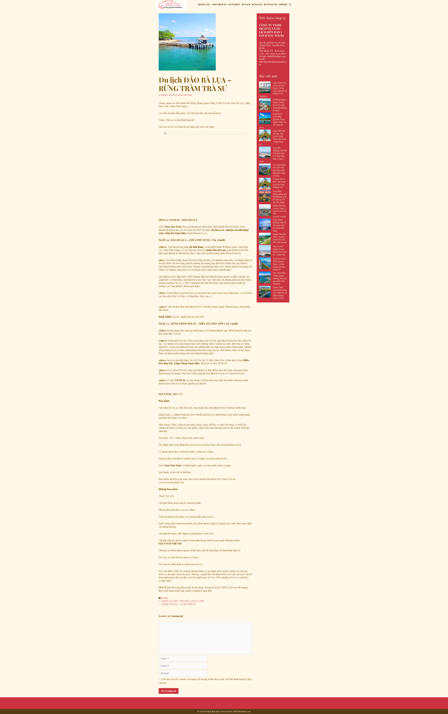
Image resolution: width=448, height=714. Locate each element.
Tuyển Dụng (270, 4)
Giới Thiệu (234, 4)
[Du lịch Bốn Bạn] (171, 5)
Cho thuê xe (219, 4)
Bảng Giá (257, 4)
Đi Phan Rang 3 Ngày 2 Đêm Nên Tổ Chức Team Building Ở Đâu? (280, 105)
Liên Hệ (283, 4)
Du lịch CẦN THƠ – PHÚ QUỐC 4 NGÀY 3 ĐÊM (182, 601)
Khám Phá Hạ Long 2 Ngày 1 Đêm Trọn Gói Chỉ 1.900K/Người (279, 211)
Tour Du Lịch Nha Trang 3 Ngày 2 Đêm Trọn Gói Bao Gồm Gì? (279, 264)
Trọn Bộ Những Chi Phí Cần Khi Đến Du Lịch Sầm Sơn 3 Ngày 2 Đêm (273, 154)
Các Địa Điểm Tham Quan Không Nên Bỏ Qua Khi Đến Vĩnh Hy (280, 278)
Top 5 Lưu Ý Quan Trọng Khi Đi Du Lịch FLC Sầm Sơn (280, 250)
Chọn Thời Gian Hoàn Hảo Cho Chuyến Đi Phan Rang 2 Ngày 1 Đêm (280, 293)
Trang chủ (204, 4)
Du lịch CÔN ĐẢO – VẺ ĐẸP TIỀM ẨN (178, 604)
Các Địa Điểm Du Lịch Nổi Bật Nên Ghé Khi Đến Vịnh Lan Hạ (279, 170)
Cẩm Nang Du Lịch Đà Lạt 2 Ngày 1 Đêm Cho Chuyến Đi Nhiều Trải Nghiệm (273, 89)
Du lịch (246, 4)
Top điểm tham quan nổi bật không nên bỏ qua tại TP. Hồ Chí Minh (280, 197)
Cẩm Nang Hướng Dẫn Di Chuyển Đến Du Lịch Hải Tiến (279, 225)
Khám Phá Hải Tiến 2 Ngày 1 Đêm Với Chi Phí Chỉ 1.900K (280, 238)
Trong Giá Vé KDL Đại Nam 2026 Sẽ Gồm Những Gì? (279, 183)
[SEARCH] (290, 4)
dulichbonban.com (242, 711)
